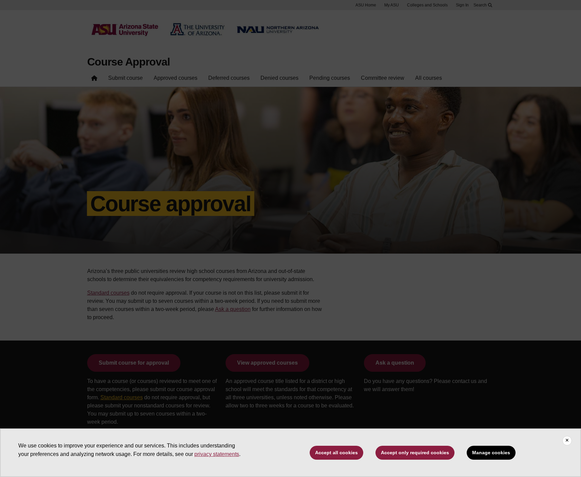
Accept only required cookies (415, 452)
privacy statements (216, 454)
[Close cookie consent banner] (567, 440)
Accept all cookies (336, 452)
